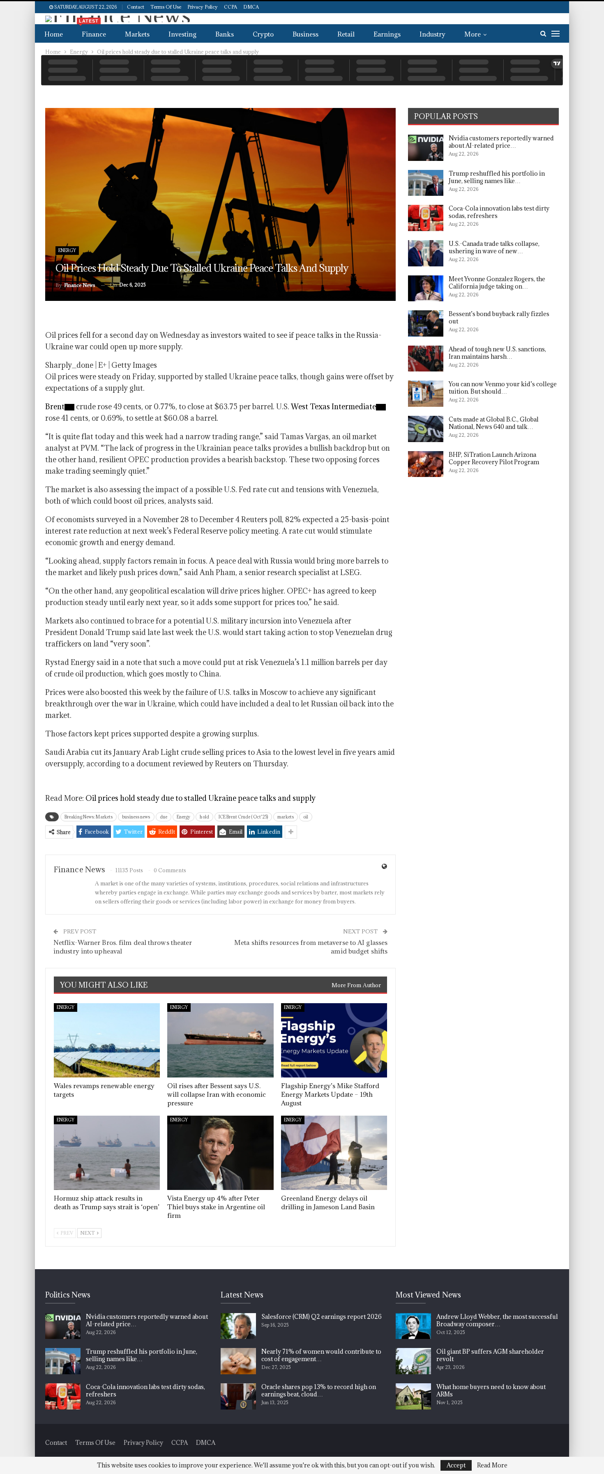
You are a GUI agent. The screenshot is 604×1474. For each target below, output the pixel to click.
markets (285, 817)
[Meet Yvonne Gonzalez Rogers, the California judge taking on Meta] (425, 288)
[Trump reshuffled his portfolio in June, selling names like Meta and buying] (425, 183)
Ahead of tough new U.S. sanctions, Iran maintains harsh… (497, 352)
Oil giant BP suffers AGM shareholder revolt (490, 1355)
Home (53, 34)
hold (204, 817)
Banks (224, 34)
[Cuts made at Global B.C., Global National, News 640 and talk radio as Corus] (425, 429)
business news (136, 817)
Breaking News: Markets (89, 817)
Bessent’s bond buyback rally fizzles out (499, 317)
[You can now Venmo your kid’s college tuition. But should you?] (425, 394)
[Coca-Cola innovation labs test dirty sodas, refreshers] (425, 218)
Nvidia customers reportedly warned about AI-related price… (501, 141)
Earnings (387, 34)
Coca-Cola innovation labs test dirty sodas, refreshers (499, 212)
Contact (135, 7)
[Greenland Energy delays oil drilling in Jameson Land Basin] (334, 1153)
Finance (92, 31)
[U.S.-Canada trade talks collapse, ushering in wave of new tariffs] (425, 253)
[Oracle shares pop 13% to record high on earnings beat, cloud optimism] (238, 1396)
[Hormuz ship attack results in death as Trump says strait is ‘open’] (107, 1153)
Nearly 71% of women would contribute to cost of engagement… (321, 1355)
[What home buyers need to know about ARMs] (413, 1396)
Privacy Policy (202, 7)
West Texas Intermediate (333, 406)
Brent (55, 406)
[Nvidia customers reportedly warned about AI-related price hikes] (425, 148)
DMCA (251, 7)
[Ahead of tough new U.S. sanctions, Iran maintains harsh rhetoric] (425, 359)
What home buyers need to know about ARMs (491, 1390)
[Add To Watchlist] (69, 407)
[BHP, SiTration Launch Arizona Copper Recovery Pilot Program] (425, 464)
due (163, 817)
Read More (492, 1465)
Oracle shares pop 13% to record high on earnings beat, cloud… (318, 1390)
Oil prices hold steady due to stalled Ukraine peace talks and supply (200, 798)
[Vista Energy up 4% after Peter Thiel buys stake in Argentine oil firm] (220, 1153)
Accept (456, 1465)
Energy (67, 250)
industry (432, 34)
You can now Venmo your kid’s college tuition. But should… (503, 387)
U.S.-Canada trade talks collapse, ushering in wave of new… (494, 247)
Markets (137, 34)
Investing (182, 34)
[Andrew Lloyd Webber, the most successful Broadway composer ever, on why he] (413, 1326)
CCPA (230, 7)
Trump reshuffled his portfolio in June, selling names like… (497, 177)
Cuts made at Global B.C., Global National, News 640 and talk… (494, 423)
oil (305, 817)
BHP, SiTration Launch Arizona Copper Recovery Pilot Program (494, 458)
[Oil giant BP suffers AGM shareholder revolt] (413, 1361)
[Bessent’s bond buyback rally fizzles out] (425, 323)
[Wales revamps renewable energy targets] (107, 1040)
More (472, 34)
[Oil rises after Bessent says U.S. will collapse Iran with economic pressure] (220, 1040)
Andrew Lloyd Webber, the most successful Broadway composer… (497, 1320)
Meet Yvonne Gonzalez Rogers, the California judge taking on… (497, 282)
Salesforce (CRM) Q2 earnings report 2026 (321, 1316)
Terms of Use (165, 7)
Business (305, 34)
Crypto (263, 34)
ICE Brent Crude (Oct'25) (243, 817)
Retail (346, 34)
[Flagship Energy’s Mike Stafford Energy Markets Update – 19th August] (334, 1040)
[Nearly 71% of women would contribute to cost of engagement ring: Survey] (238, 1361)
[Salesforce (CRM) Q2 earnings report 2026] (238, 1326)
